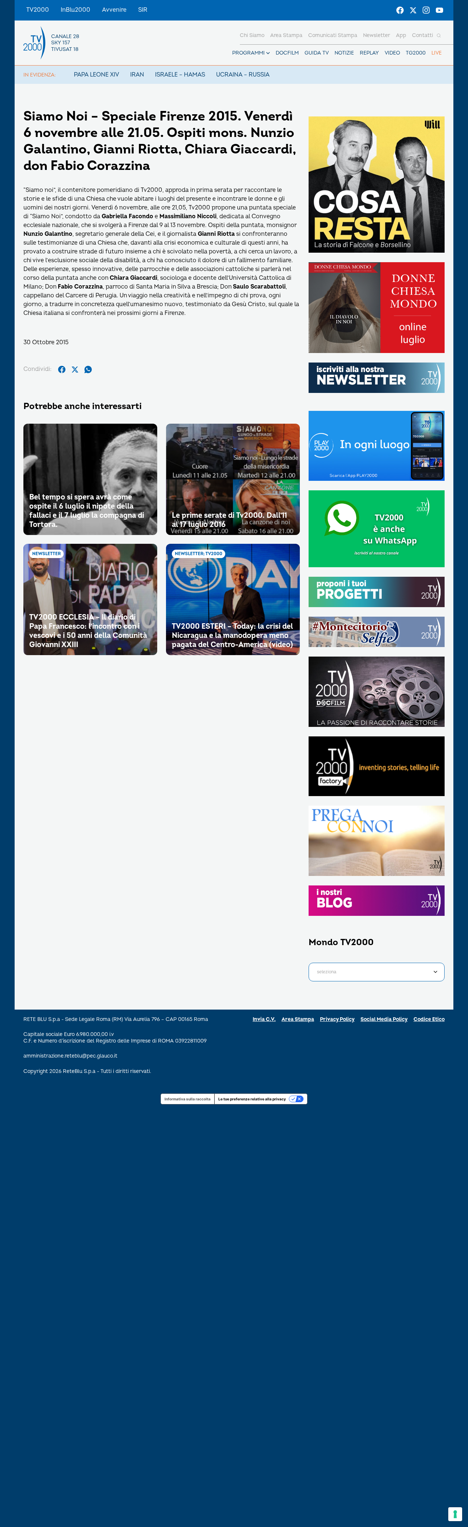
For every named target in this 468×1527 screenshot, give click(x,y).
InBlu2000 (75, 10)
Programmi (248, 53)
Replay (369, 53)
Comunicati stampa (332, 35)
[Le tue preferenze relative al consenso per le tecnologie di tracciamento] (455, 1514)
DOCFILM (287, 53)
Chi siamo (252, 35)
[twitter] (75, 369)
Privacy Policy (337, 1019)
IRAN (137, 74)
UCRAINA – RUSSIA (242, 74)
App (401, 35)
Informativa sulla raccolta (188, 1099)
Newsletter (376, 35)
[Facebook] (400, 10)
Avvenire (114, 10)
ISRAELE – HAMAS (180, 74)
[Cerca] (439, 35)
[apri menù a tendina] (268, 53)
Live (436, 53)
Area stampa (286, 35)
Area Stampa (298, 1019)
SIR (142, 10)
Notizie (344, 53)
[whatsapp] (88, 369)
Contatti (422, 35)
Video (392, 53)
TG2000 (416, 53)
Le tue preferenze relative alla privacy (252, 1099)
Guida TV (317, 53)
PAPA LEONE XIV (96, 74)
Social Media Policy (384, 1019)
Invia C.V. (264, 1019)
